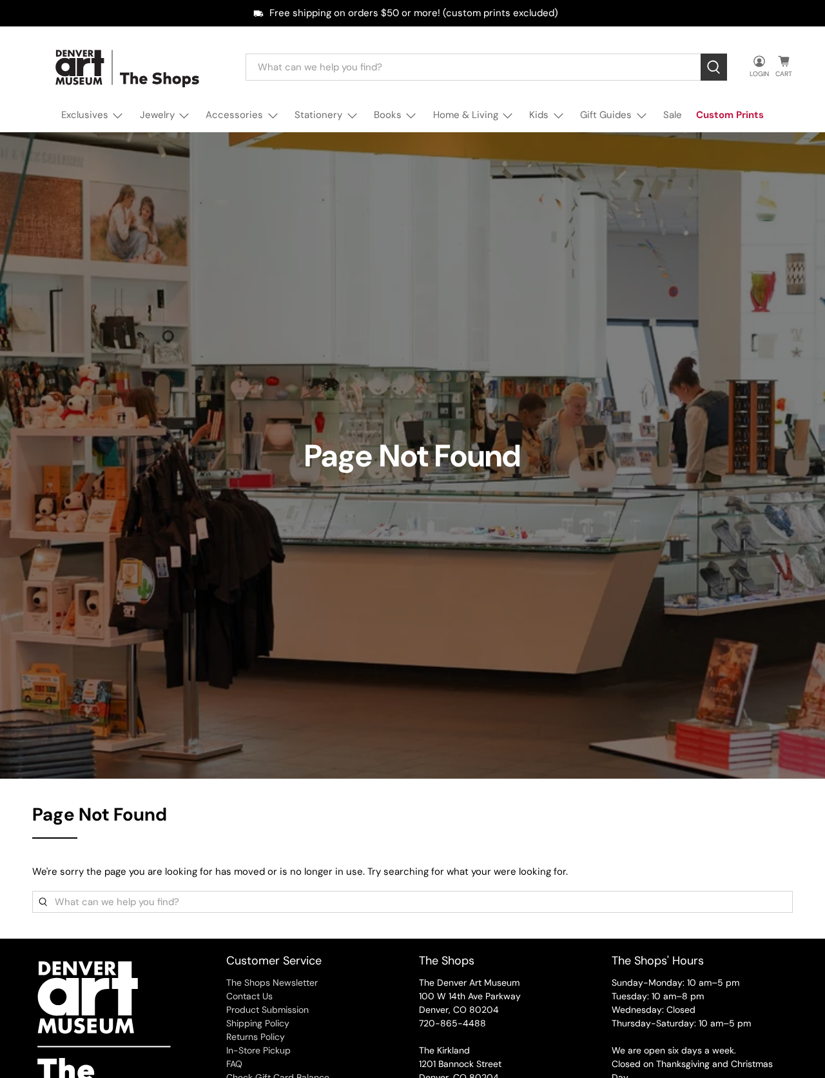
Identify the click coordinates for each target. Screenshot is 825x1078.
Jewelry (157, 114)
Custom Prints (730, 114)
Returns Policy (255, 1037)
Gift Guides (606, 114)
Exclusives (84, 114)
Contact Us (249, 996)
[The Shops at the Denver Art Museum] (129, 67)
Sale (672, 114)
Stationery (318, 114)
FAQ (234, 1064)
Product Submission (267, 1009)
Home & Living (465, 114)
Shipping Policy (257, 1023)
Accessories (234, 114)
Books (388, 114)
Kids (538, 114)
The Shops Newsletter (272, 982)
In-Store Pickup (258, 1050)
